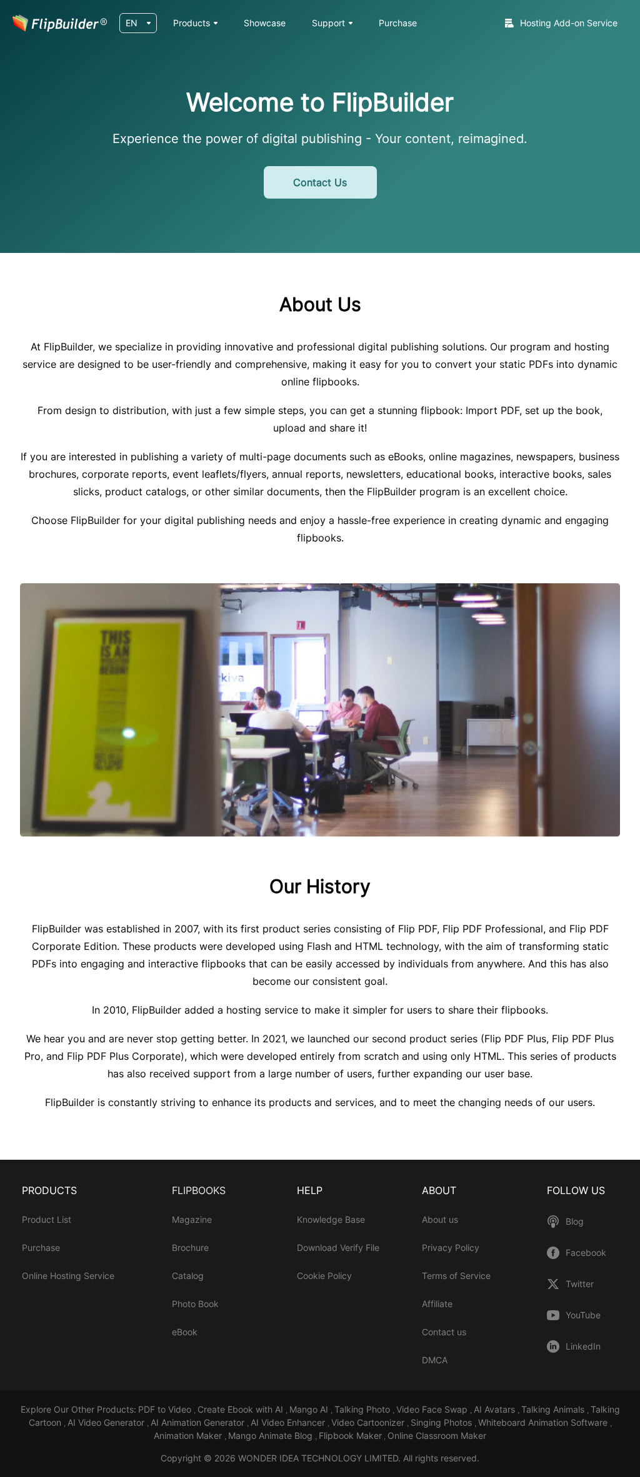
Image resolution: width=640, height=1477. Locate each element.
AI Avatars (496, 1409)
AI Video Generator (107, 1422)
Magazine (192, 1219)
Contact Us (320, 182)
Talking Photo (363, 1409)
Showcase (265, 22)
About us (440, 1219)
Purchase (398, 22)
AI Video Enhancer (289, 1422)
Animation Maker (189, 1435)
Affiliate (437, 1303)
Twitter (580, 1284)
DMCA (435, 1360)
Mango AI (310, 1409)
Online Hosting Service (68, 1275)
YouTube (583, 1315)
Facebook (586, 1252)
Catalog (188, 1275)
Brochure (190, 1247)
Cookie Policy (324, 1275)
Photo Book (195, 1303)
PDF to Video (166, 1409)
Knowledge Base (331, 1219)
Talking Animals (554, 1409)
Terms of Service (456, 1275)
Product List (46, 1219)
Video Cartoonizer (369, 1422)
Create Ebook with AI (242, 1409)
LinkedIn (583, 1346)
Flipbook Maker (350, 1435)
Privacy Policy (450, 1247)
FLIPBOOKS (199, 1190)
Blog (575, 1221)
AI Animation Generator (199, 1422)
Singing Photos (442, 1422)
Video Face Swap (433, 1409)
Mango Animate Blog (271, 1435)
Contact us (444, 1331)
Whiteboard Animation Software (544, 1422)
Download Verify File (338, 1247)
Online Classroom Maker (437, 1435)
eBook (185, 1331)
